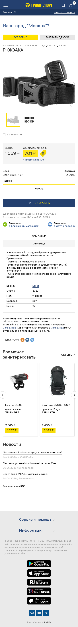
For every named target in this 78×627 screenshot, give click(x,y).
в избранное (14, 134)
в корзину (42, 203)
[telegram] (32, 340)
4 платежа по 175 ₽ (34, 159)
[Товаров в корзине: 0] (70, 5)
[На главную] (39, 5)
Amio (47, 622)
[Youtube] (39, 613)
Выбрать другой (57, 37)
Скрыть (66, 355)
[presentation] (6, 83)
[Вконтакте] (32, 613)
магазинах (57, 327)
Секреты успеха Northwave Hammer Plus (29, 463)
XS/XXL (39, 188)
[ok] (22, 340)
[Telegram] (46, 613)
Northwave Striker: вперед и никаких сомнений (32, 452)
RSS (22, 486)
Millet (35, 285)
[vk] (27, 340)
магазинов (9, 327)
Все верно (21, 37)
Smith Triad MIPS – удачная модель (25, 474)
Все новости (11, 486)
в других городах (64, 226)
